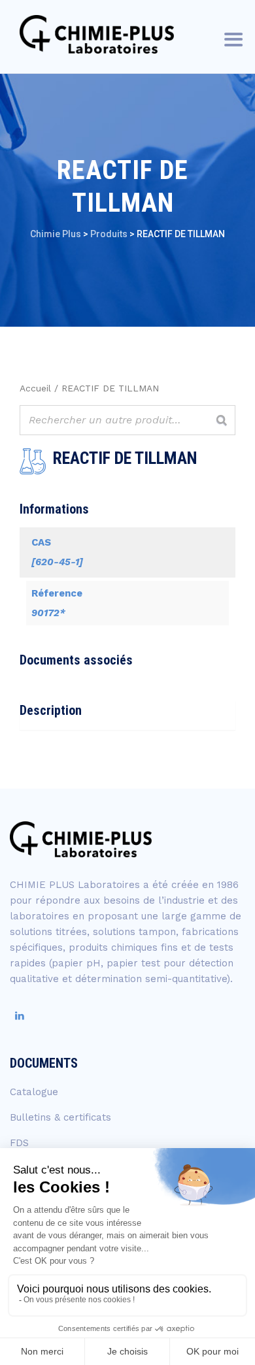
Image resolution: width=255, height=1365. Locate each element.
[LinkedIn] (19, 1016)
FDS (19, 1143)
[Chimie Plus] (97, 34)
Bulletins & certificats (60, 1117)
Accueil (35, 388)
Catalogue (34, 1092)
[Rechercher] (222, 420)
